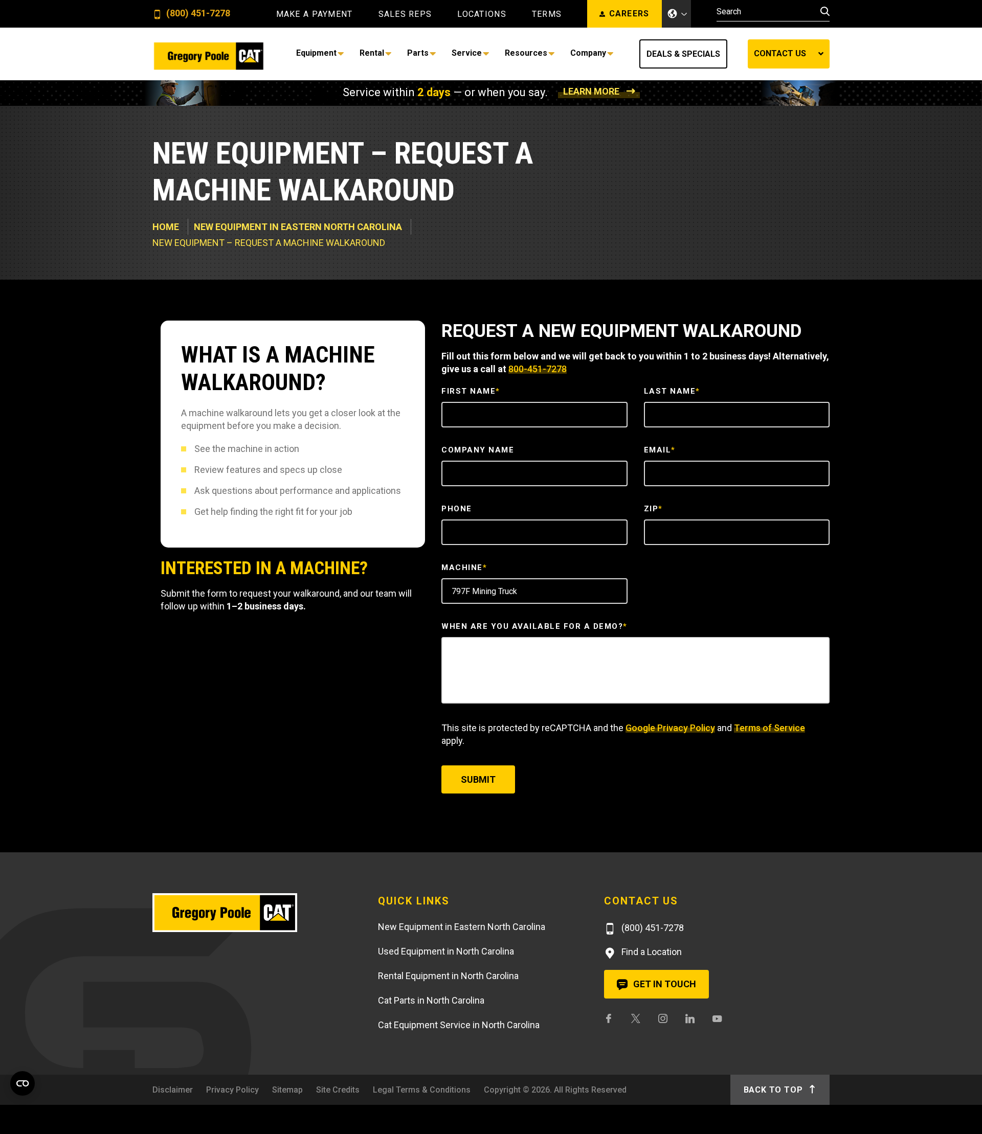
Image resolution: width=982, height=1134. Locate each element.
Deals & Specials (683, 54)
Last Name (672, 391)
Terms (547, 14)
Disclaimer (172, 1090)
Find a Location (650, 951)
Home (165, 226)
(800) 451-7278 (197, 13)
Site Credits (338, 1090)
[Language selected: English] (676, 14)
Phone (456, 508)
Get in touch (663, 984)
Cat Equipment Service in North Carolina (459, 1024)
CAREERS (629, 13)
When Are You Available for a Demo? (534, 626)
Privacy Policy (232, 1090)
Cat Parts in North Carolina (431, 1000)
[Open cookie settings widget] (22, 1083)
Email (660, 450)
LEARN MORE (591, 91)
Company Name (477, 450)
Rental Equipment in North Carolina (448, 975)
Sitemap (287, 1090)
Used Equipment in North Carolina (446, 951)
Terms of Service (769, 727)
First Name (470, 391)
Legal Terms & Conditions (422, 1090)
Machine (464, 567)
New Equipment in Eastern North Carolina (298, 226)
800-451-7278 (537, 369)
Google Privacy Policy (670, 727)
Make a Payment (314, 14)
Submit (478, 779)
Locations (481, 14)
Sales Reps (405, 14)
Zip (653, 508)
